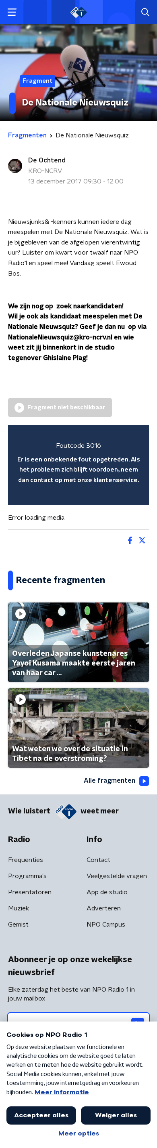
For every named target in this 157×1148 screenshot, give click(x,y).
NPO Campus (106, 924)
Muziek (18, 908)
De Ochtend (47, 160)
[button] (12, 12)
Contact (98, 860)
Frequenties (25, 860)
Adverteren (104, 908)
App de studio (107, 892)
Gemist (18, 924)
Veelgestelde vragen (117, 876)
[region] (78, 465)
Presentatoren (30, 892)
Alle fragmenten (109, 780)
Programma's (27, 876)
